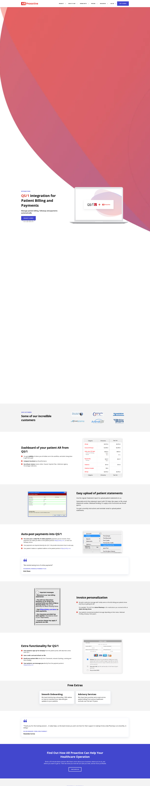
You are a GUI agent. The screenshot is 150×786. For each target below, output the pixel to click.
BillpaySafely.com (59, 540)
